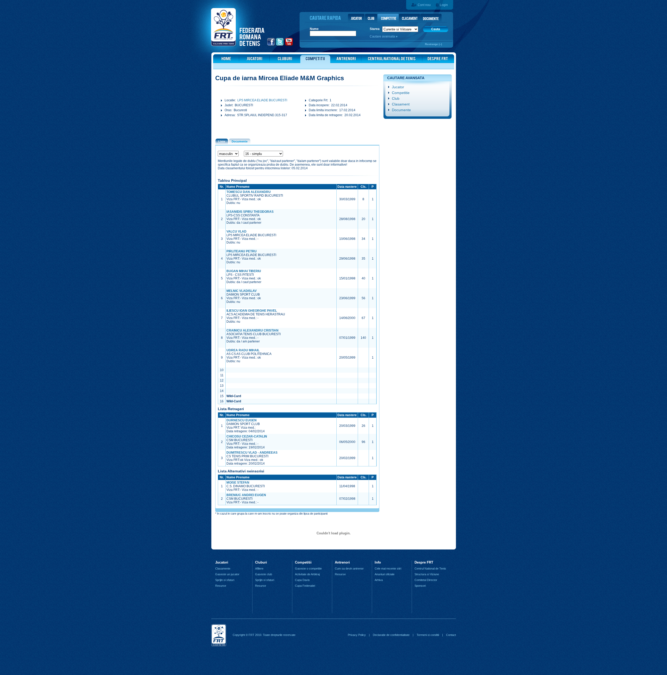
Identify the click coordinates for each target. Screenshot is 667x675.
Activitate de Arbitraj (307, 574)
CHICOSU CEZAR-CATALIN (246, 436)
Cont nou (424, 5)
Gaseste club (263, 574)
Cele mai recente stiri (388, 568)
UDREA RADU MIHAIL (243, 350)
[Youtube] (289, 45)
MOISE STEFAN (237, 482)
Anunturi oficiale (384, 574)
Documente (401, 110)
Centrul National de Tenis (430, 568)
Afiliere (259, 568)
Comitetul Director (426, 580)
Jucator (398, 87)
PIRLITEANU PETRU (241, 251)
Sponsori (420, 585)
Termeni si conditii (428, 634)
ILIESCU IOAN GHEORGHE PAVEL (251, 310)
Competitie (401, 93)
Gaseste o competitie (308, 568)
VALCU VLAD (236, 231)
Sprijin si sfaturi (224, 580)
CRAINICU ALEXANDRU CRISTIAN (252, 330)
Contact (451, 634)
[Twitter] (280, 45)
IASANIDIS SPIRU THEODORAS (250, 212)
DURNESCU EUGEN (241, 420)
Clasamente (222, 568)
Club (395, 98)
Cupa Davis (302, 580)
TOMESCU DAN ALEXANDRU (248, 192)
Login (444, 5)
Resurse (220, 585)
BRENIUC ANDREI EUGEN (246, 495)
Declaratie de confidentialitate (391, 634)
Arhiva (379, 580)
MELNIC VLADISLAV (241, 291)
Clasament (401, 104)
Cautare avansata (383, 36)
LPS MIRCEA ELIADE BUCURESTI (262, 100)
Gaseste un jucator (227, 574)
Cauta (435, 29)
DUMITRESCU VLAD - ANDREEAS (251, 452)
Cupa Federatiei (305, 585)
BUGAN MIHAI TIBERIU (243, 271)
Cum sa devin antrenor (349, 568)
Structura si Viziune (427, 574)
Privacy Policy (357, 634)
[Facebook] (271, 45)
